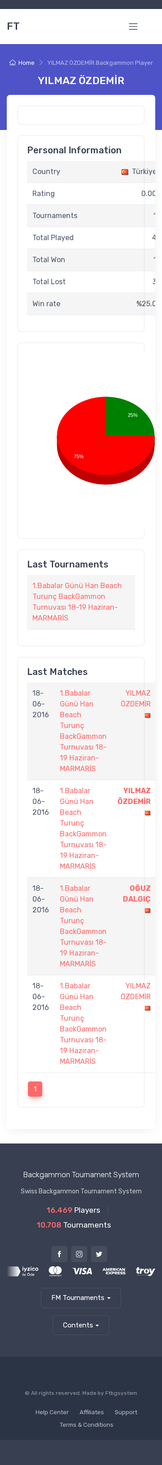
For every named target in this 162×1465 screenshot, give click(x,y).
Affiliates (92, 1412)
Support (126, 1412)
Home (26, 62)
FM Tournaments (77, 1298)
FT (13, 26)
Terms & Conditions (86, 1424)
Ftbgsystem (121, 1393)
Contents (78, 1325)
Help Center (52, 1412)
